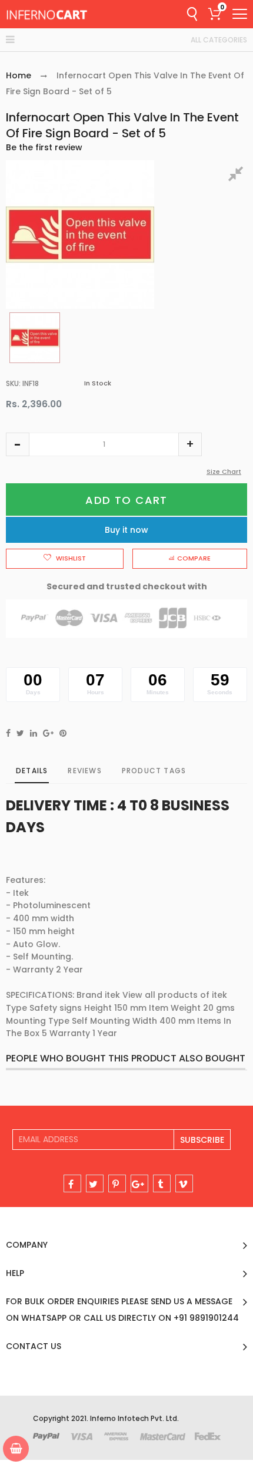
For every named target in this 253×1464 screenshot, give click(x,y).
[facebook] (72, 1183)
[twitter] (95, 1183)
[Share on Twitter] (20, 733)
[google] (139, 1183)
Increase (190, 444)
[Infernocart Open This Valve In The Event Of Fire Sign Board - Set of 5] (35, 338)
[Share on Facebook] (8, 733)
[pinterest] (117, 1183)
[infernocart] (47, 14)
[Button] (239, 14)
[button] (17, 444)
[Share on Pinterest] (62, 733)
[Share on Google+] (48, 733)
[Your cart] (16, 1449)
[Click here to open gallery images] (237, 175)
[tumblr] (162, 1183)
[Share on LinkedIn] (33, 733)
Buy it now (126, 530)
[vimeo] (184, 1183)
